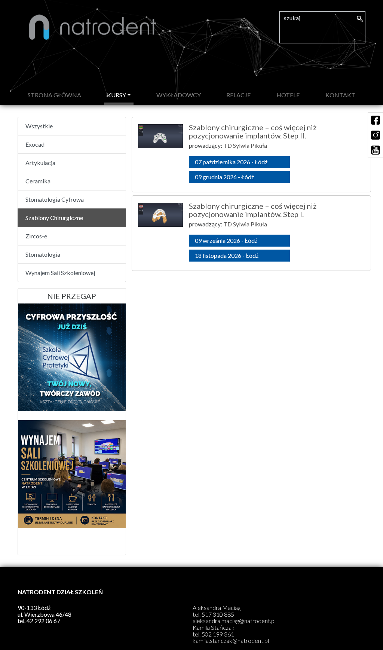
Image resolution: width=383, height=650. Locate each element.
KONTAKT (340, 94)
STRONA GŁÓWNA (56, 94)
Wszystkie (39, 125)
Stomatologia (42, 254)
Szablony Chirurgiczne (54, 217)
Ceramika (37, 180)
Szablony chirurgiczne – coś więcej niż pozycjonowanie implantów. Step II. (252, 131)
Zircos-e (36, 235)
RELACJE (238, 94)
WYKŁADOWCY (178, 94)
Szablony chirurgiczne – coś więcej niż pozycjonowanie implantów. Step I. (252, 210)
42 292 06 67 (43, 620)
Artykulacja (40, 162)
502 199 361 (218, 634)
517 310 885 (218, 614)
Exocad (35, 144)
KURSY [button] (116, 94)
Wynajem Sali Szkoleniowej (60, 272)
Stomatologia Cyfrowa (54, 199)
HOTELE (288, 94)
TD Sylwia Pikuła (245, 145)
